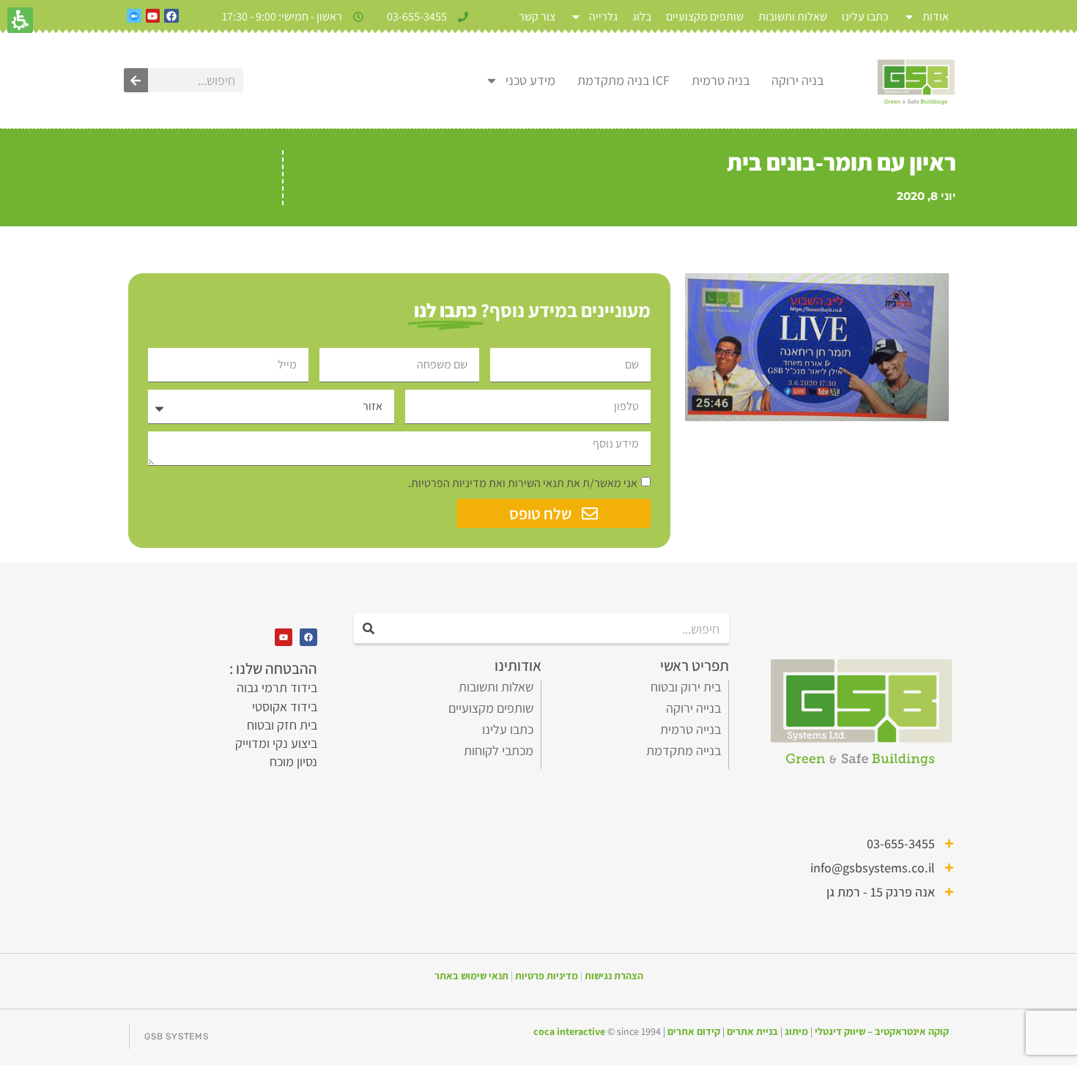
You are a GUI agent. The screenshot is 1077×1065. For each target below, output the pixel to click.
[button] (399, 438)
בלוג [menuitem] (641, 16)
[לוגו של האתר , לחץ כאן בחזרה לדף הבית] (916, 80)
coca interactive (570, 1031)
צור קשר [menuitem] (537, 16)
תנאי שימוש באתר (471, 975)
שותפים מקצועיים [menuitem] (705, 16)
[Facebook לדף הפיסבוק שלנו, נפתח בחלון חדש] (171, 16)
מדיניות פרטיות (546, 975)
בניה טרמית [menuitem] (721, 80)
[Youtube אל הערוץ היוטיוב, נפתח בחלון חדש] (153, 16)
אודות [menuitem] (935, 16)
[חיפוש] (136, 80)
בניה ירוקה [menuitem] (797, 80)
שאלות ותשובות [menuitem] (792, 16)
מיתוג (796, 1031)
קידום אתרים (693, 1031)
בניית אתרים (752, 1031)
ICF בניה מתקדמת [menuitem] (623, 80)
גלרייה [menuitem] (603, 16)
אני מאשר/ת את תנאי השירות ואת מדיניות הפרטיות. (522, 483)
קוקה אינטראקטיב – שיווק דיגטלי (882, 1031)
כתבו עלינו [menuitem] (865, 16)
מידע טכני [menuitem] (530, 80)
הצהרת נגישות (614, 975)
